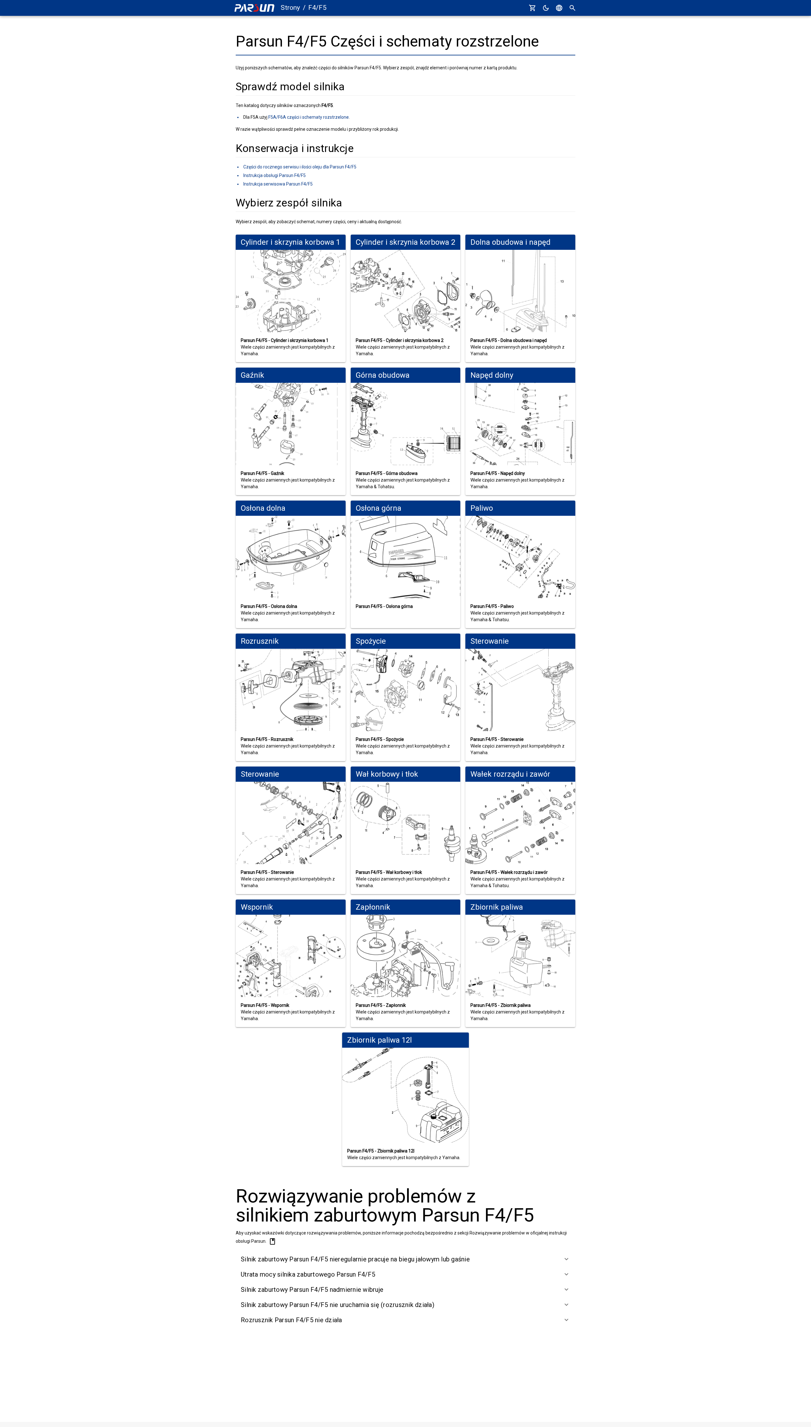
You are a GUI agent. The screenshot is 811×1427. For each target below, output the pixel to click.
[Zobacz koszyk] (532, 8)
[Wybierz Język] (559, 8)
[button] (405, 1259)
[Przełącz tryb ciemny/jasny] (545, 8)
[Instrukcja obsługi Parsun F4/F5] (272, 1241)
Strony (290, 7)
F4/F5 (317, 7)
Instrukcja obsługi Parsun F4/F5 (274, 175)
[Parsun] (254, 8)
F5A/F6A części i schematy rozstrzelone (308, 117)
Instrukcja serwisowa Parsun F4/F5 (278, 183)
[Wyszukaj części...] (572, 8)
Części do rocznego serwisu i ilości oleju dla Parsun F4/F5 (299, 166)
